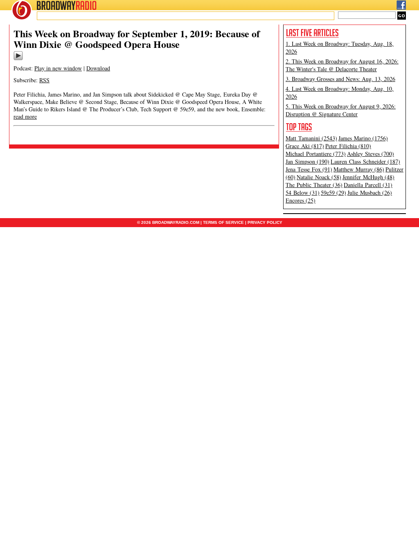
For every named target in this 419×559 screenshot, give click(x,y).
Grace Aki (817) (305, 146)
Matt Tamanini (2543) (311, 138)
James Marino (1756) (363, 138)
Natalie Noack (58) (319, 177)
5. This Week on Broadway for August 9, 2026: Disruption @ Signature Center (341, 110)
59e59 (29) (333, 192)
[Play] (18, 59)
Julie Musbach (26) (369, 192)
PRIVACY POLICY (265, 222)
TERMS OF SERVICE (223, 222)
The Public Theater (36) (314, 185)
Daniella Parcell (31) (368, 185)
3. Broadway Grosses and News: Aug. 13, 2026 (340, 79)
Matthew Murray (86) (358, 169)
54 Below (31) (303, 192)
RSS (44, 80)
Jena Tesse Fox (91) (309, 169)
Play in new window (58, 68)
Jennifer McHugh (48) (368, 177)
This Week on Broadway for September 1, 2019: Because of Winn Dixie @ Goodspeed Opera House (137, 38)
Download (98, 68)
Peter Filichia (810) (348, 146)
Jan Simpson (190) (307, 161)
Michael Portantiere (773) (316, 154)
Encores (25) (300, 200)
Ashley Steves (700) (370, 154)
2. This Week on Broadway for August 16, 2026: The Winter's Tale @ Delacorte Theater (342, 65)
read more (25, 116)
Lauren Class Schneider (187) (365, 161)
